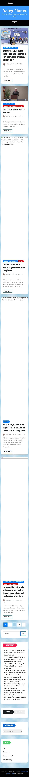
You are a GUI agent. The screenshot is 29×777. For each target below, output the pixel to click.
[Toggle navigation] (14, 23)
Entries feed (6, 752)
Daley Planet (14, 10)
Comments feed (8, 756)
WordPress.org (7, 760)
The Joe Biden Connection (12, 695)
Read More (7, 80)
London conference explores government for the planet (14, 267)
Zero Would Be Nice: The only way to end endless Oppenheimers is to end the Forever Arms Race (14, 592)
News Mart (10, 774)
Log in (5, 748)
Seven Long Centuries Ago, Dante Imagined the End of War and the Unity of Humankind (14, 686)
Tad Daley (8, 64)
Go (23, 633)
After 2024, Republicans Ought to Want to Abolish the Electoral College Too (14, 427)
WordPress (24, 771)
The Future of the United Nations (14, 111)
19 (19, 624)
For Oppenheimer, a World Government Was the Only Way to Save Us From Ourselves (14, 679)
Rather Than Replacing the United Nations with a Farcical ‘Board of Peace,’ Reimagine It (14, 55)
